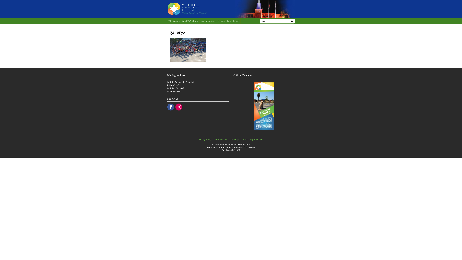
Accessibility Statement (253, 139)
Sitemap (235, 139)
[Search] (292, 21)
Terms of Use (221, 139)
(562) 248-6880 (173, 91)
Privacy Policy (205, 139)
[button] (170, 107)
